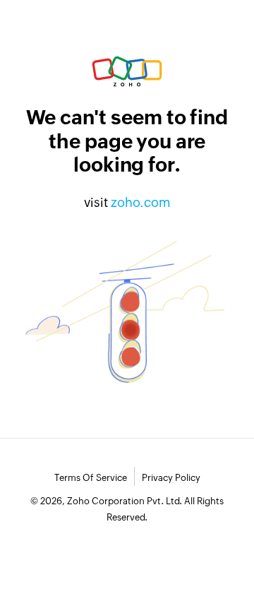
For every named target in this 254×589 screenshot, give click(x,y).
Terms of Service (90, 477)
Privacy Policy (171, 477)
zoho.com (141, 202)
